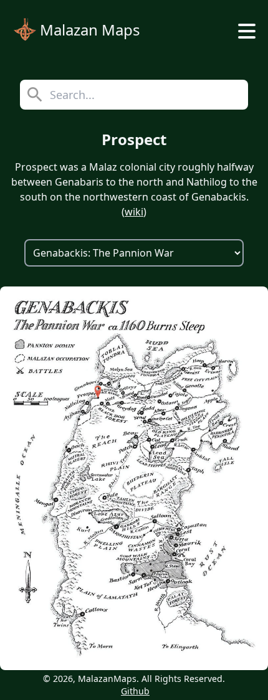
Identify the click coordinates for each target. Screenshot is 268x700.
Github (135, 691)
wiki (134, 212)
